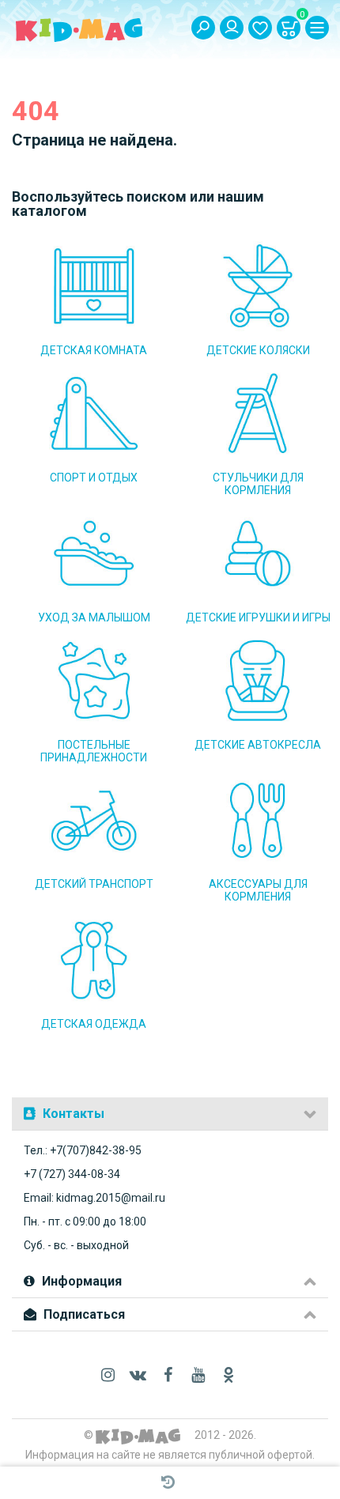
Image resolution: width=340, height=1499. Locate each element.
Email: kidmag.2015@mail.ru (94, 1197)
